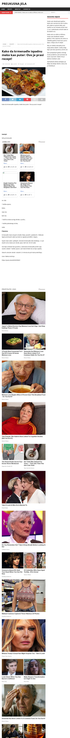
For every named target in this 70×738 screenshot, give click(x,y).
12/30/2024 (7, 64)
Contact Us (26, 9)
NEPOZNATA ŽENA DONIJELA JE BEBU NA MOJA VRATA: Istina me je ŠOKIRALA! (57, 64)
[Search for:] (59, 12)
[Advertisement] (23, 29)
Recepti (10, 9)
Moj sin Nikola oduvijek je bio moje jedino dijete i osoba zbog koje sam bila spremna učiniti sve (57, 47)
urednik (15, 64)
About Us (17, 9)
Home (3, 9)
